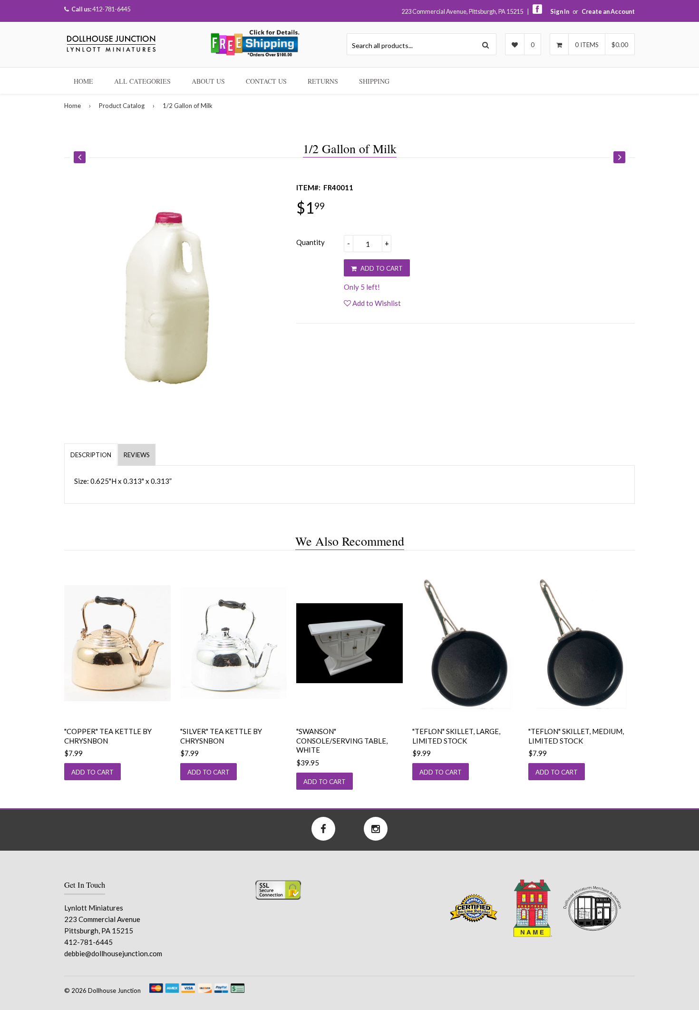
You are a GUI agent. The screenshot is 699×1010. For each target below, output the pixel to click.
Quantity (310, 242)
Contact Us (266, 81)
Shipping (374, 81)
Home (83, 81)
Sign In (559, 11)
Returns (323, 81)
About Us (208, 81)
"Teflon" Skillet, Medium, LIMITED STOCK (576, 736)
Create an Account (608, 11)
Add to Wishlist (376, 303)
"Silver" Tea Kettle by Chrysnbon (221, 736)
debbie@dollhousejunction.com (113, 953)
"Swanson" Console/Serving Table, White (342, 740)
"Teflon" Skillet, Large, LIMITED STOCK (456, 736)
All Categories (142, 81)
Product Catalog (122, 105)
